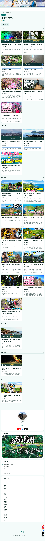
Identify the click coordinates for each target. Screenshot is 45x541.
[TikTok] (25, 429)
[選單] (43, 9)
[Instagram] (20, 429)
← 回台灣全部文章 (5, 407)
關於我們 (14, 534)
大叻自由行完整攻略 (6, 468)
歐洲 (4, 520)
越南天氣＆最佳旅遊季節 (7, 464)
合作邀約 (17, 534)
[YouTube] (18, 429)
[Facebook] (22, 429)
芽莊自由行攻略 (5, 471)
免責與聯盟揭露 (26, 534)
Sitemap (31, 534)
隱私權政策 (21, 534)
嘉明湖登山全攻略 (6, 473)
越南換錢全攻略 (5, 466)
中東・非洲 (5, 517)
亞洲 (4, 481)
